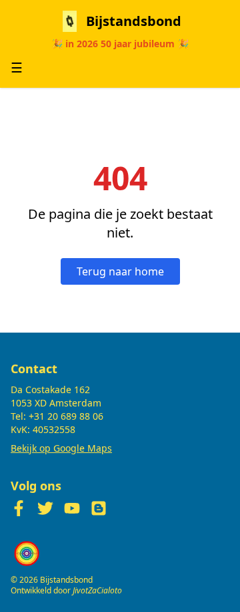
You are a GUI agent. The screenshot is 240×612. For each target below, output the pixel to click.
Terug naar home (120, 271)
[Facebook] (19, 508)
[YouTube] (72, 508)
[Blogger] (99, 508)
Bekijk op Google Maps (61, 448)
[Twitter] (45, 508)
